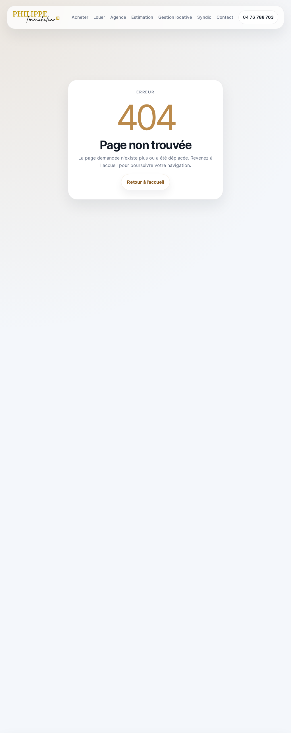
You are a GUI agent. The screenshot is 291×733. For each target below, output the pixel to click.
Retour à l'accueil (145, 182)
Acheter (80, 17)
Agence (118, 17)
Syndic (204, 17)
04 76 (258, 17)
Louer (99, 17)
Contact (225, 17)
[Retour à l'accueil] (36, 17)
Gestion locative (175, 17)
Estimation (142, 17)
